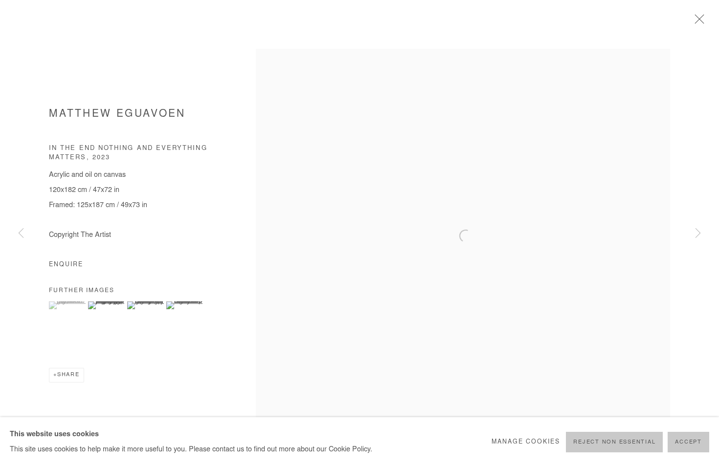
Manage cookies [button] (526, 442)
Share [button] (68, 375)
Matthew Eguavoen (117, 114)
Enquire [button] (66, 265)
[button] (67, 305)
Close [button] (697, 22)
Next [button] (698, 233)
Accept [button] (688, 442)
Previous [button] (21, 233)
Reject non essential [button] (614, 442)
